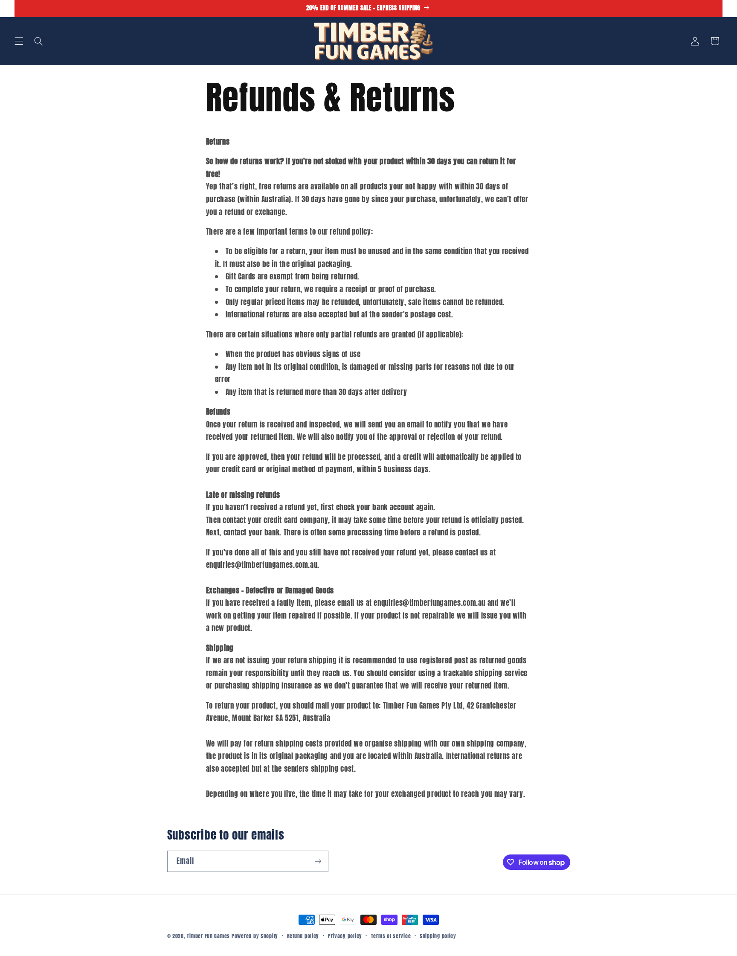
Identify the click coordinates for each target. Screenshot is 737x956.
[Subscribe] (318, 861)
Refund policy (303, 936)
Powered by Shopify (255, 936)
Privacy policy (345, 936)
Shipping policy (438, 936)
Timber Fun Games (208, 936)
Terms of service (391, 936)
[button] (19, 41)
